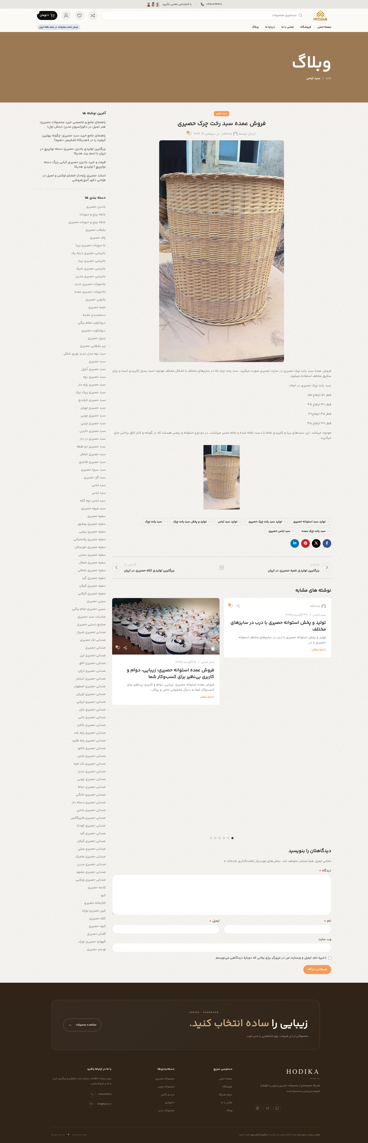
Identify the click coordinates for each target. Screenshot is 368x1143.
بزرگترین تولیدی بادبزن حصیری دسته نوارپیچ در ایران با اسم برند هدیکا (73, 151)
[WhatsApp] (277, 1108)
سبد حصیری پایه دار (92, 384)
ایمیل (214, 921)
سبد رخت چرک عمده (314, 531)
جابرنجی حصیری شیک (91, 268)
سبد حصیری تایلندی (92, 400)
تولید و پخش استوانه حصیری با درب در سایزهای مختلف (278, 626)
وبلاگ (229, 1111)
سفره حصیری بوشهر (92, 524)
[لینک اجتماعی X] (316, 543)
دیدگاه (325, 870)
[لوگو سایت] (320, 15)
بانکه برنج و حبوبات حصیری (87, 222)
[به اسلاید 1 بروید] (232, 838)
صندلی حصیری (95, 647)
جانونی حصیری (96, 299)
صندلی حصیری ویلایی (91, 879)
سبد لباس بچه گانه (93, 500)
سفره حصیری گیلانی (92, 593)
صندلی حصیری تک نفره (90, 763)
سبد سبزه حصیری (93, 469)
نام (327, 921)
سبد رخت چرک (153, 521)
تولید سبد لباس (227, 521)
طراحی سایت (314, 1135)
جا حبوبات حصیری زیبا (91, 245)
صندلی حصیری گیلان (91, 841)
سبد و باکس (167, 1095)
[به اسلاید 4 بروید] (219, 838)
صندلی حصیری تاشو (92, 748)
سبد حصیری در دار (93, 438)
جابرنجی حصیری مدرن (91, 276)
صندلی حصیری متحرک (90, 856)
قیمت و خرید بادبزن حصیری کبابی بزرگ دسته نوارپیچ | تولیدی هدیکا (75, 164)
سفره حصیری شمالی (92, 570)
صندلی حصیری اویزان (91, 694)
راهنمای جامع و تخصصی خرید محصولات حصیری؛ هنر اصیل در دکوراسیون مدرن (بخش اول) (73, 124)
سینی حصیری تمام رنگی (89, 609)
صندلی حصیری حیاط (92, 787)
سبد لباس (313, 78)
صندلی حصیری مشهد (91, 872)
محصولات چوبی (165, 1087)
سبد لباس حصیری (279, 531)
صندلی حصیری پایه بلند (90, 732)
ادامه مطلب (319, 649)
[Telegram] (267, 1108)
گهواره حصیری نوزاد (92, 941)
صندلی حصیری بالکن (91, 725)
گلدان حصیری (96, 934)
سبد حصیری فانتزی (92, 462)
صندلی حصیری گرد (93, 833)
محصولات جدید (166, 1111)
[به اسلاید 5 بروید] (215, 838)
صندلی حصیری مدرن (91, 864)
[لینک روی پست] (166, 626)
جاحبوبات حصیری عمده (90, 291)
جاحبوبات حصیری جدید (90, 284)
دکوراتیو (169, 1103)
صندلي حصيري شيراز (91, 632)
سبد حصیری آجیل (93, 369)
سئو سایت (301, 1135)
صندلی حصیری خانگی (91, 794)
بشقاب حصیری (96, 230)
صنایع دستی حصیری (91, 624)
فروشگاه (227, 1087)
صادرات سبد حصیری (92, 616)
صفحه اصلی (225, 1079)
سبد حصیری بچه (94, 377)
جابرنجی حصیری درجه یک (88, 253)
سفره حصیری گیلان (92, 585)
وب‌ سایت (324, 939)
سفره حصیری (96, 516)
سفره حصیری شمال (92, 562)
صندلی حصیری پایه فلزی (89, 740)
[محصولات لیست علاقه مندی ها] (79, 15)
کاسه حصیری (97, 887)
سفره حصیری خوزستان (90, 547)
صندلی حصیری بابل (92, 709)
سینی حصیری (96, 601)
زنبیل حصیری (97, 338)
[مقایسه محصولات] (92, 15)
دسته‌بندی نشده (94, 315)
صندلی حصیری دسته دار (89, 802)
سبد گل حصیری (95, 477)
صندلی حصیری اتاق (92, 663)
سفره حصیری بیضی (92, 531)
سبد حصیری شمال (93, 454)
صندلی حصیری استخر (91, 678)
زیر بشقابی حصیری (93, 346)
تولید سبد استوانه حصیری (309, 521)
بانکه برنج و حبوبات (92, 214)
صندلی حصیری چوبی (91, 779)
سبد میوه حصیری (93, 508)
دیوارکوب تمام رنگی (92, 322)
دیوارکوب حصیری (93, 330)
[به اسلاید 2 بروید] (228, 838)
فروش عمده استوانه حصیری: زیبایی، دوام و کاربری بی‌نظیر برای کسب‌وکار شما (170, 674)
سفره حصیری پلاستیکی (89, 539)
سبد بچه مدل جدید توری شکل (85, 353)
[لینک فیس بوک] (327, 543)
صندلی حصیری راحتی (91, 810)
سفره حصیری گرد (94, 578)
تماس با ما (226, 1103)
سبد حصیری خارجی (92, 431)
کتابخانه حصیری (95, 903)
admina (227, 134)
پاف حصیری (98, 237)
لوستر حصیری (96, 949)
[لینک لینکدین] (294, 543)
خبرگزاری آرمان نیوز (259, 1135)
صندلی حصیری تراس (91, 756)
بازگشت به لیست (221, 567)
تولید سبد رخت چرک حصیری (265, 521)
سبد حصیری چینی (93, 423)
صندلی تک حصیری (93, 640)
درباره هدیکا (225, 1095)
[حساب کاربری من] (66, 15)
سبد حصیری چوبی (93, 415)
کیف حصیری (97, 926)
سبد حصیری (97, 361)
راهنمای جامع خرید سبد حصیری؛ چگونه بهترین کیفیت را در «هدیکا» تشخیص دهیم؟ (74, 138)
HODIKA (303, 1071)
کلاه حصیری (97, 918)
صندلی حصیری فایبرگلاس (88, 818)
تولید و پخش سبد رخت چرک (190, 521)
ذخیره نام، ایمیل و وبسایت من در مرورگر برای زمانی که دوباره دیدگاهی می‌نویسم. (271, 957)
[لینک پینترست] (305, 543)
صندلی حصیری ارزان (92, 671)
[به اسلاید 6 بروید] (211, 838)
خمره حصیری (97, 307)
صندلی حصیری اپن (93, 655)
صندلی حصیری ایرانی (91, 701)
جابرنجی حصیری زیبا (92, 261)
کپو (103, 895)
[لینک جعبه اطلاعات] (211, 4)
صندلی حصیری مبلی (92, 848)
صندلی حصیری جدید (92, 771)
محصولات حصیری (164, 1079)
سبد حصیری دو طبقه (91, 446)
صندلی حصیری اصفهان (90, 686)
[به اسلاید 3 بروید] (224, 838)
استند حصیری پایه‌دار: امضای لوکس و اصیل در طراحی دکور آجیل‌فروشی (74, 178)
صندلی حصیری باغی (92, 717)
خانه (328, 78)
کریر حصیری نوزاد (94, 910)
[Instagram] (257, 1108)
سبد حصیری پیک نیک (91, 392)
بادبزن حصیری (96, 206)
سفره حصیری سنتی (92, 554)
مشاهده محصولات (82, 1025)
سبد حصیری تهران (93, 407)
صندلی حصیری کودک (91, 825)
